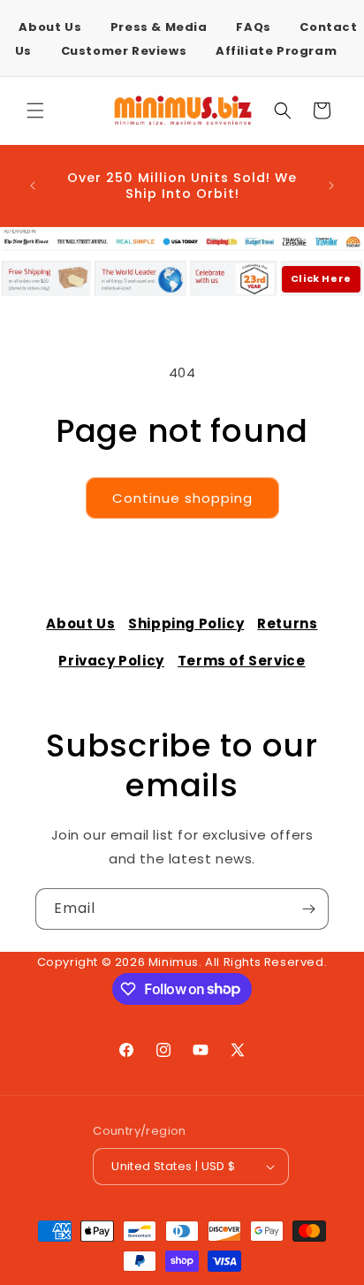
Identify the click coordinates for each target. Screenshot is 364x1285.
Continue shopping (182, 498)
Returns (287, 623)
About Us (50, 27)
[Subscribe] (308, 909)
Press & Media (159, 27)
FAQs (253, 27)
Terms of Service (242, 660)
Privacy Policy (110, 660)
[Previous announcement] (32, 185)
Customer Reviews (124, 50)
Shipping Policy (186, 623)
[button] (35, 110)
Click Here (321, 278)
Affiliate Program (276, 50)
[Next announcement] (331, 185)
